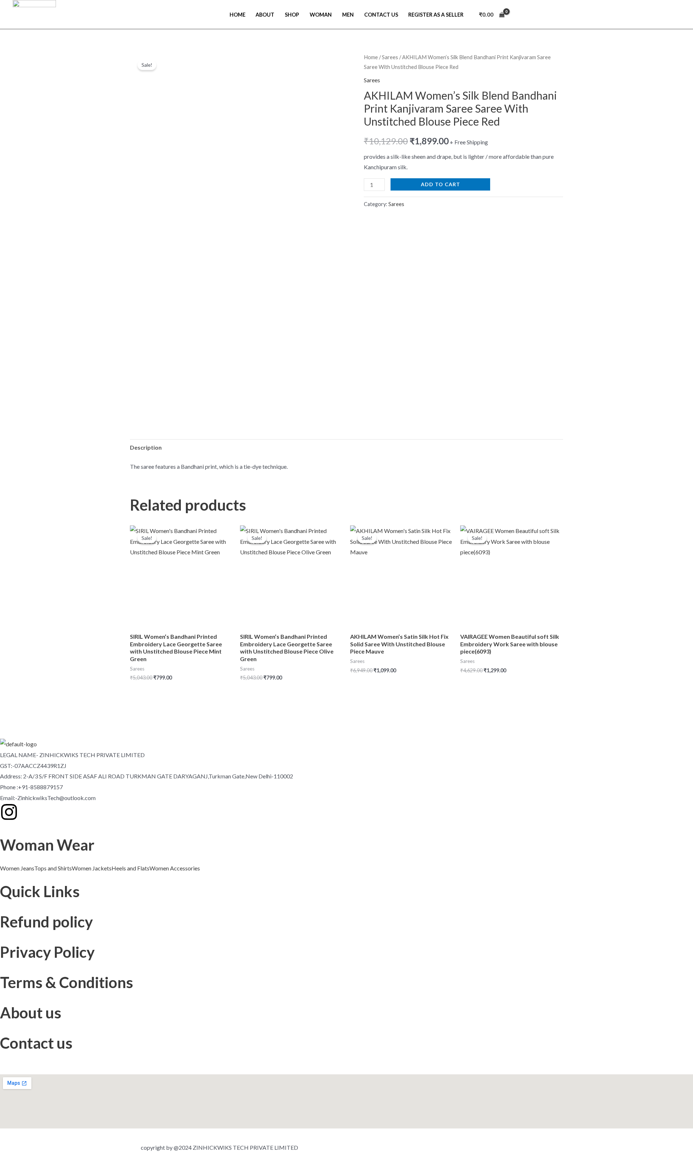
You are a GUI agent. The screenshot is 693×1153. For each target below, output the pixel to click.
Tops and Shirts (53, 868)
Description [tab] (146, 447)
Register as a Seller (435, 15)
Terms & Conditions (66, 982)
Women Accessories (174, 868)
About (265, 15)
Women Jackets (92, 868)
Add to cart (440, 184)
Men (348, 15)
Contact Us (381, 15)
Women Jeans (17, 868)
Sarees (390, 57)
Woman (321, 15)
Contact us (36, 1043)
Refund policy (46, 922)
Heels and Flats (130, 868)
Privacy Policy (47, 952)
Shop (292, 15)
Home (237, 15)
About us (30, 1013)
